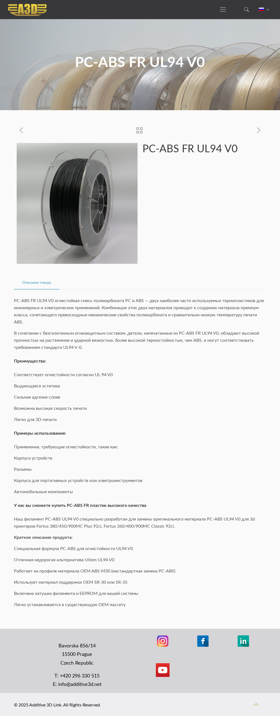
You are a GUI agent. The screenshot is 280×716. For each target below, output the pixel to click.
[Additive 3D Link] (27, 9)
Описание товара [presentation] (36, 283)
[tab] (36, 283)
